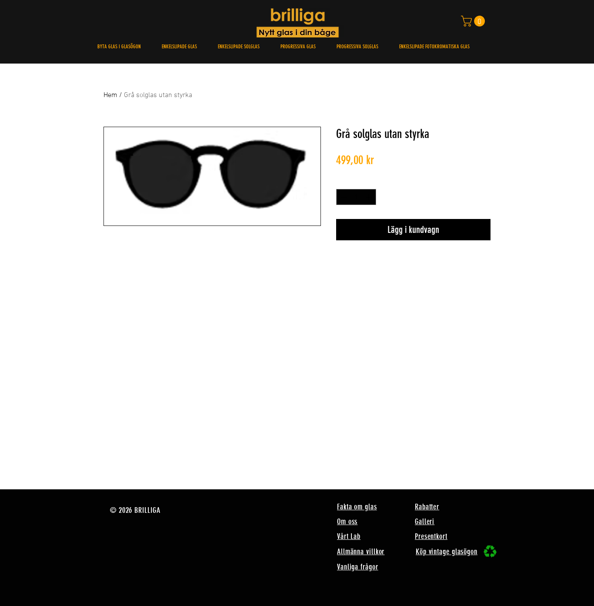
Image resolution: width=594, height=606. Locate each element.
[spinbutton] (356, 197)
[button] (474, 21)
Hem (110, 95)
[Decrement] (342, 197)
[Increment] (369, 197)
